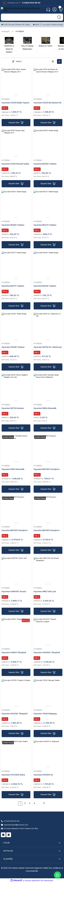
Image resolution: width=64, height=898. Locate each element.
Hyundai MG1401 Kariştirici (47, 530)
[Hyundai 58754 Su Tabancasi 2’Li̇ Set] (48, 327)
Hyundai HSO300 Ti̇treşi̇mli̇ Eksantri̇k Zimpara (47, 652)
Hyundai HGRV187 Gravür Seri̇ (14, 591)
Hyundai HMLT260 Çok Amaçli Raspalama (45, 591)
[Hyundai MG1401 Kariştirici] (48, 510)
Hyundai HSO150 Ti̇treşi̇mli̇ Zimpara (15, 713)
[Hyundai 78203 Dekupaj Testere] (48, 693)
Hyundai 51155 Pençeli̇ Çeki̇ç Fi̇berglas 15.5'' (15, 164)
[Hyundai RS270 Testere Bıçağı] (16, 266)
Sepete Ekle (13, 122)
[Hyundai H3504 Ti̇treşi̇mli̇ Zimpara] (16, 632)
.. (39, 803)
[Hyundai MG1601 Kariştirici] (16, 510)
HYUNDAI (20, 31)
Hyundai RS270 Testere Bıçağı (13, 286)
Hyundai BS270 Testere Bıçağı (45, 225)
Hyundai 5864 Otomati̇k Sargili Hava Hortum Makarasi (48, 408)
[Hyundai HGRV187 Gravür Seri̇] (16, 571)
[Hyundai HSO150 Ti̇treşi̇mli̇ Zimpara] (16, 693)
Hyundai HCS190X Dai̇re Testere (13, 775)
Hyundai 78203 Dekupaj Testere (45, 713)
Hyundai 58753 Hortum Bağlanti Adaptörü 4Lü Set (14, 408)
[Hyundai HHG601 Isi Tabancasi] (48, 754)
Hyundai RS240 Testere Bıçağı (45, 286)
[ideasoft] (16, 880)
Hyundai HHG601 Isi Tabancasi (43, 775)
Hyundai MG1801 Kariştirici (47, 469)
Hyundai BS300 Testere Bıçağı (45, 164)
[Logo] (22, 9)
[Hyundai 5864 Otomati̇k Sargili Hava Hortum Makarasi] (48, 388)
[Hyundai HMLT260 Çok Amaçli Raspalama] (48, 571)
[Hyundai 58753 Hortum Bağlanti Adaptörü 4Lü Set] (16, 388)
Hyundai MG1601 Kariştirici (15, 530)
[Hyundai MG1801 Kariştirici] (48, 449)
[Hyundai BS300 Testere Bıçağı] (48, 143)
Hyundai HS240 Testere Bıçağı (13, 347)
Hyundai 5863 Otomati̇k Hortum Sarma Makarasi (13, 469)
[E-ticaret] (31, 880)
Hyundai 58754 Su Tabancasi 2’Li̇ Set (48, 347)
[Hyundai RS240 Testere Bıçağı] (48, 266)
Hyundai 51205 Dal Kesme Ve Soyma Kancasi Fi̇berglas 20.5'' (47, 103)
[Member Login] (54, 9)
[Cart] (60, 9)
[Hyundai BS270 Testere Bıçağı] (48, 205)
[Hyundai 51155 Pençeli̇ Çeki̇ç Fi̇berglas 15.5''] (16, 143)
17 (44, 803)
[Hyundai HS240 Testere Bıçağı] (16, 327)
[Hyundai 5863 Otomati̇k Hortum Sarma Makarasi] (16, 449)
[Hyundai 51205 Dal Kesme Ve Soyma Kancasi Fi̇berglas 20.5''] (48, 82)
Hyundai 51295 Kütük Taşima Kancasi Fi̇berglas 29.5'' (15, 103)
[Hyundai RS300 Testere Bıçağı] (16, 205)
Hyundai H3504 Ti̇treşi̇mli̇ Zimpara (14, 652)
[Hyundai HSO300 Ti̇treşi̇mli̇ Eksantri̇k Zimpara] (48, 632)
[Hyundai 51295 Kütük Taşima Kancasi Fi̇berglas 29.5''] (16, 82)
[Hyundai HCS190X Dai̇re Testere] (16, 754)
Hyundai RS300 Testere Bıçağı (13, 225)
